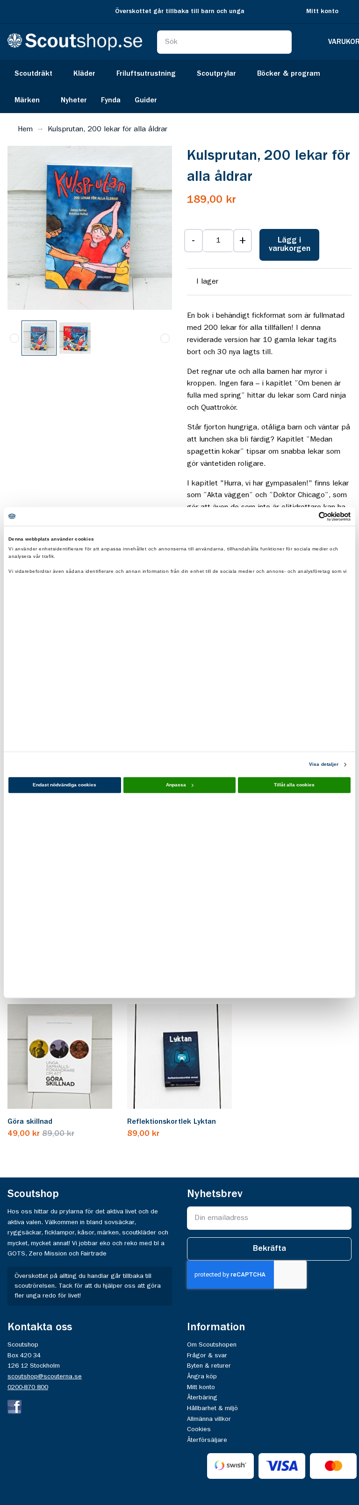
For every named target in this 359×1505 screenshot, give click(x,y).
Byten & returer (209, 1366)
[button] (75, 338)
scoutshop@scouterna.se (44, 1376)
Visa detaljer (323, 764)
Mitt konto (322, 11)
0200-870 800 (27, 1387)
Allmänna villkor (209, 1419)
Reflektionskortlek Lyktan (171, 1122)
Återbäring (202, 1397)
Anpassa (176, 784)
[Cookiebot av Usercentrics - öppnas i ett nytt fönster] (310, 516)
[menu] (179, 86)
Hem (25, 129)
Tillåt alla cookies (294, 784)
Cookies (199, 1429)
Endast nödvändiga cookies (64, 784)
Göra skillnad (29, 1122)
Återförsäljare (207, 1440)
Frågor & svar (207, 1355)
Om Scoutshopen (212, 1345)
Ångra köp (202, 1376)
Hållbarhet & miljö (212, 1408)
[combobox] (224, 42)
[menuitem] (36, 73)
